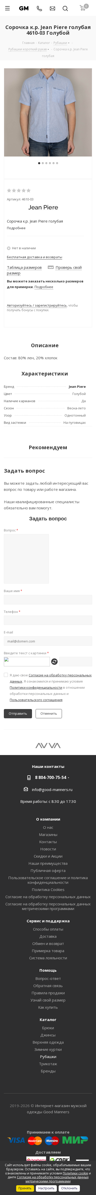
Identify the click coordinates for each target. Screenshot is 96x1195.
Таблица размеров (24, 267)
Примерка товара (48, 950)
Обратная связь (48, 985)
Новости (48, 848)
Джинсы (48, 1034)
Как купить (48, 1007)
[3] (19, 191)
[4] (24, 191)
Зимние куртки (48, 1049)
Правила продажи (48, 992)
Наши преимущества (48, 863)
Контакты (48, 841)
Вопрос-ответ (48, 978)
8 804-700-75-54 (50, 777)
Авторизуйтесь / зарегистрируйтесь (37, 305)
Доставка (48, 936)
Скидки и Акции (48, 856)
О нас (48, 827)
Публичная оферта (48, 870)
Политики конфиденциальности (36, 687)
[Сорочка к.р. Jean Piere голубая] (48, 112)
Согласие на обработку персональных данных (48, 896)
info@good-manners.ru (52, 789)
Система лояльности (48, 957)
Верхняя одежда (48, 1042)
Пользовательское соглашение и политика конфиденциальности (48, 880)
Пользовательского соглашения (36, 699)
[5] (28, 191)
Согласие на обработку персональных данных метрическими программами (48, 906)
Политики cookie (75, 1173)
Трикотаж (48, 1063)
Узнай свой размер (48, 1000)
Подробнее (44, 286)
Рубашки (48, 1056)
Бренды (48, 1070)
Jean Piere (77, 386)
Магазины (48, 834)
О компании (48, 819)
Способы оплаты (48, 929)
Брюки (48, 1027)
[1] (9, 191)
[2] (14, 191)
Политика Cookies (48, 889)
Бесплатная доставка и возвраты (34, 257)
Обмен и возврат (48, 943)
